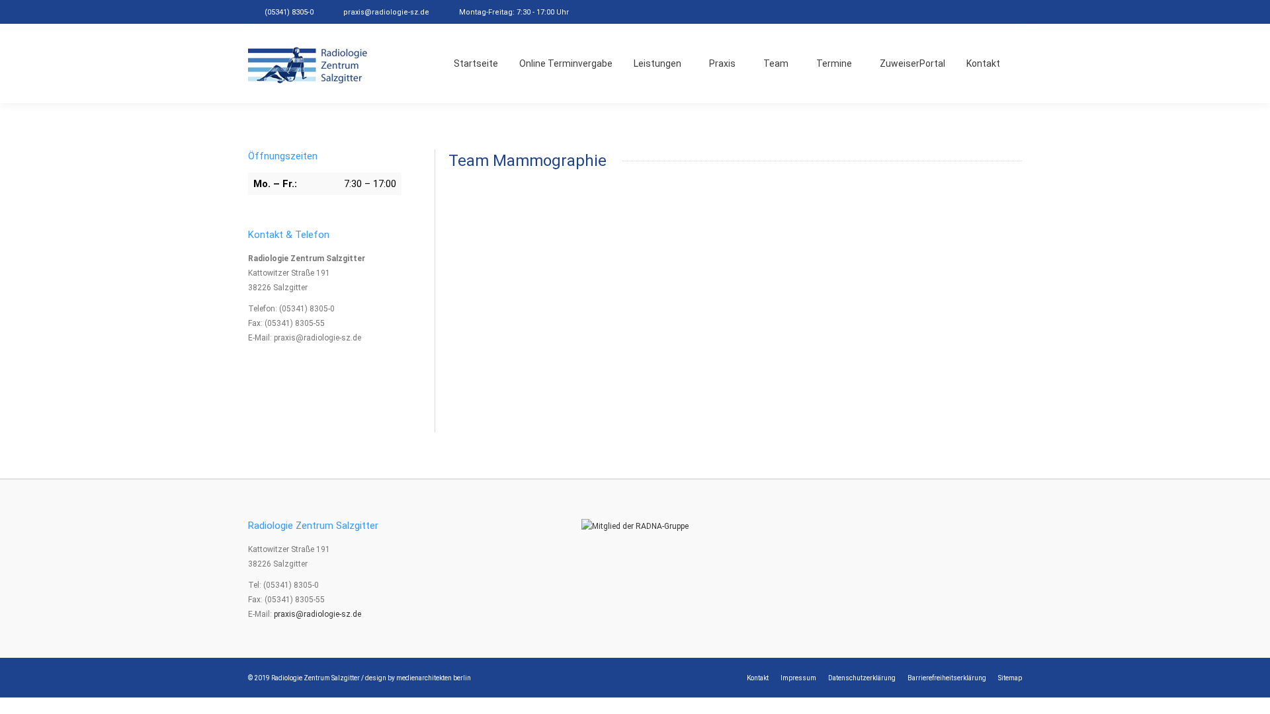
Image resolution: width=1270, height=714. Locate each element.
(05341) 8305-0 (289, 12)
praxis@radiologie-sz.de (386, 12)
